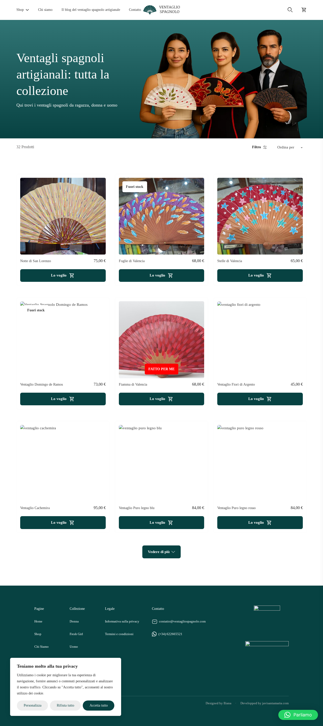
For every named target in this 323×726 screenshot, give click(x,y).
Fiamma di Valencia (133, 384)
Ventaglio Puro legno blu (136, 508)
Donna (74, 621)
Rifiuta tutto (65, 705)
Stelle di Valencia (229, 261)
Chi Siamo (41, 646)
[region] (65, 687)
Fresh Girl (76, 634)
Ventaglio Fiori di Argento (236, 384)
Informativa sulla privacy (122, 621)
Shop (20, 10)
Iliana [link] (227, 703)
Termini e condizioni (119, 634)
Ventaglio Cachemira (35, 508)
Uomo (74, 646)
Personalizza (32, 705)
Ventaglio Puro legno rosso (236, 508)
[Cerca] (290, 10)
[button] (298, 715)
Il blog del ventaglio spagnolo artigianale (91, 10)
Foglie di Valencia (132, 261)
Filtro (256, 147)
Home (38, 621)
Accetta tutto (99, 705)
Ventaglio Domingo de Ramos (41, 384)
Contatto (135, 10)
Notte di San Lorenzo (35, 261)
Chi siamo (45, 10)
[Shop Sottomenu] (27, 10)
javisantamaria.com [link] (275, 703)
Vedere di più (159, 552)
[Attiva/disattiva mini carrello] (304, 10)
